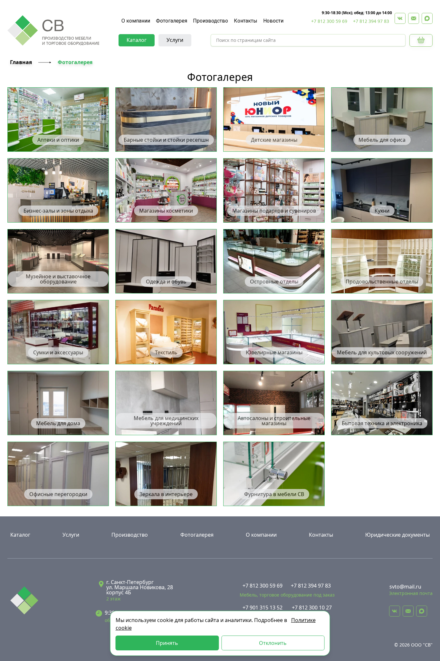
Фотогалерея (171, 21)
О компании (135, 21)
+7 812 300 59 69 (329, 21)
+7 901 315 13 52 (262, 607)
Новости (273, 21)
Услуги (175, 39)
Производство (210, 21)
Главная (21, 62)
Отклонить (273, 643)
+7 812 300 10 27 (312, 607)
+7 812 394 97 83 (371, 21)
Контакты (245, 21)
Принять (167, 643)
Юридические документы (397, 534)
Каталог (137, 39)
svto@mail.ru (405, 586)
